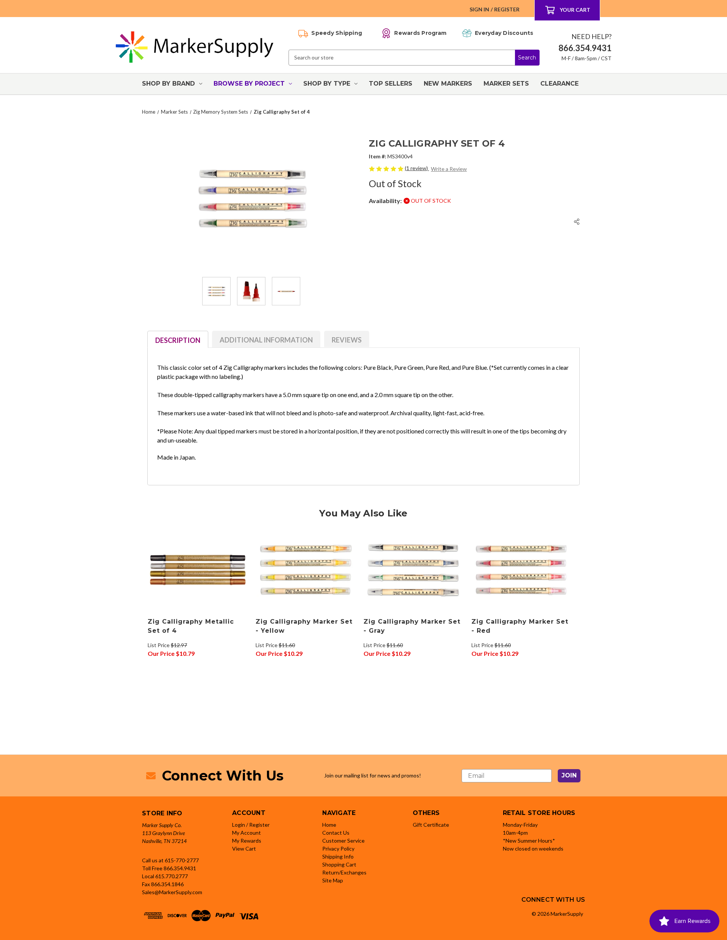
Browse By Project (249, 83)
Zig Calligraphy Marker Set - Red (519, 626)
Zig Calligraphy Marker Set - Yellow (304, 626)
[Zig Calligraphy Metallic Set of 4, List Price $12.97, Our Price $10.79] (197, 569)
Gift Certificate (431, 824)
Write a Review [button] (449, 169)
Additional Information (266, 340)
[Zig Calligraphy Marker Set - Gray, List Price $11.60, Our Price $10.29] (413, 569)
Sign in (479, 9)
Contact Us (335, 832)
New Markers (448, 83)
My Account (246, 832)
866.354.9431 (180, 868)
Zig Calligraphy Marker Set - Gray (412, 626)
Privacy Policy (338, 848)
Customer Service (343, 840)
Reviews (347, 340)
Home (329, 824)
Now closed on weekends (533, 848)
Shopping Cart (339, 864)
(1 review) (417, 168)
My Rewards (246, 840)
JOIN (569, 775)
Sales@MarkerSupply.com (172, 892)
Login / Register (251, 824)
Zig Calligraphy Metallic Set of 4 (191, 626)
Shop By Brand (168, 83)
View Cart (244, 848)
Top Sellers (390, 83)
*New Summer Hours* (529, 840)
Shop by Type (326, 83)
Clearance (559, 83)
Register (507, 9)
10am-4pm (515, 832)
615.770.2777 (171, 876)
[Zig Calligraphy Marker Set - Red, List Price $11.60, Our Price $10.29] (521, 569)
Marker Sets (506, 83)
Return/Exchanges (344, 872)
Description (177, 340)
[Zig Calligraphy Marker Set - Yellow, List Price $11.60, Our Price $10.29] (305, 569)
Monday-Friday (520, 824)
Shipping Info (338, 856)
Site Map (332, 880)
